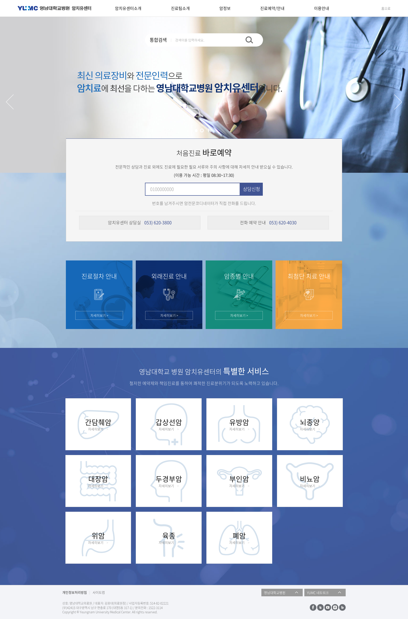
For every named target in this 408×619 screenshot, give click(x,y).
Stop (210, 130)
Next (398, 101)
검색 (249, 40)
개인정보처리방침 (74, 592)
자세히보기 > (99, 315)
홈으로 (386, 8)
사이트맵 (99, 592)
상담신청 (251, 189)
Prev (9, 101)
